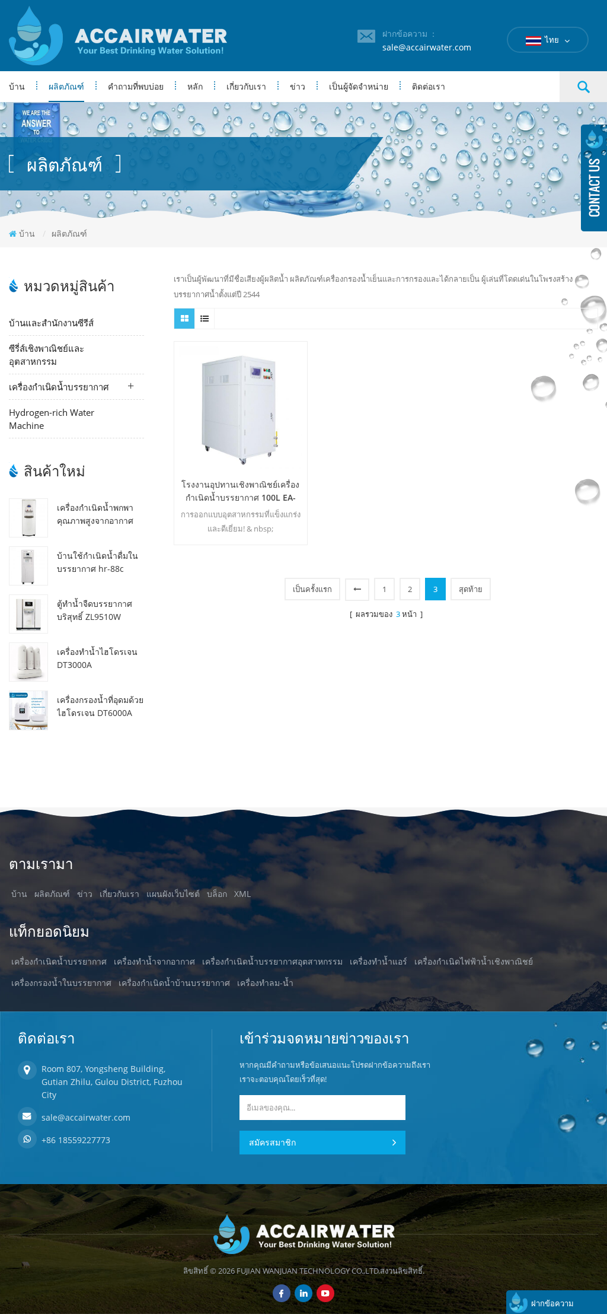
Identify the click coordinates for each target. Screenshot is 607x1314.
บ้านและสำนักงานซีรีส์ (51, 323)
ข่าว (297, 86)
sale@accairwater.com (426, 47)
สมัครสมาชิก (272, 1142)
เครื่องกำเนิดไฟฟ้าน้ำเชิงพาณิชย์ (473, 961)
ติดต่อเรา (428, 86)
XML (242, 893)
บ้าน (17, 86)
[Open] (594, 178)
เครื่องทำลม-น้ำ (265, 982)
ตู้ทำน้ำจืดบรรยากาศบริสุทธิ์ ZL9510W (94, 610)
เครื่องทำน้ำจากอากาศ (154, 961)
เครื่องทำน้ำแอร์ (378, 961)
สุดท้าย (471, 589)
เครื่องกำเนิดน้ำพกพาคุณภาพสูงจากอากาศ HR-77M (95, 514)
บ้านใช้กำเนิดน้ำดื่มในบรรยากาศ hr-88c (97, 562)
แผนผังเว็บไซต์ (173, 893)
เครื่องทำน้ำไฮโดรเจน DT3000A (97, 658)
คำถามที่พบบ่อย (136, 86)
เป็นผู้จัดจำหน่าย (358, 86)
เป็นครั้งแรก (312, 589)
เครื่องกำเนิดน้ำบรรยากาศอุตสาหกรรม (272, 961)
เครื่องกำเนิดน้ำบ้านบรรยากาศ (174, 982)
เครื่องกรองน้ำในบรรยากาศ (61, 982)
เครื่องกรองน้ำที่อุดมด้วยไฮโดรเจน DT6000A (100, 706)
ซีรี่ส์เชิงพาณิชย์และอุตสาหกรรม (46, 354)
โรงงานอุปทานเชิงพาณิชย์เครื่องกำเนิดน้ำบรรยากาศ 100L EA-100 (240, 491)
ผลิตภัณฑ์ (66, 86)
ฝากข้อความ (552, 1303)
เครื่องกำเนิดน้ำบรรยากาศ (59, 387)
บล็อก (217, 893)
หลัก (195, 86)
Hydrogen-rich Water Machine (51, 418)
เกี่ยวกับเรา (246, 86)
